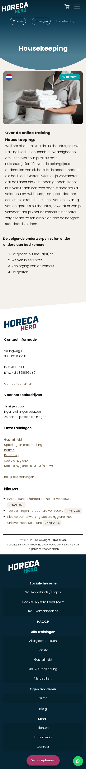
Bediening (11, 455)
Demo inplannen (43, 760)
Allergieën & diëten (43, 641)
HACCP (43, 621)
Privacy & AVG (70, 544)
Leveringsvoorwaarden (45, 544)
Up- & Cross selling (43, 669)
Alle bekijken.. (43, 678)
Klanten (43, 728)
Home (19, 21)
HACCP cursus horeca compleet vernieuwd (39, 499)
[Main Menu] (77, 6)
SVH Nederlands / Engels (43, 592)
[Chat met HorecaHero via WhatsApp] (78, 761)
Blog (43, 708)
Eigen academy (43, 689)
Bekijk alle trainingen (46, 291)
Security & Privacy (18, 544)
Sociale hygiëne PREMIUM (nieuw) (28, 466)
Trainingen (41, 21)
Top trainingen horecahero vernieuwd (35, 511)
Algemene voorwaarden (44, 549)
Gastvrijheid (13, 439)
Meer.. (43, 719)
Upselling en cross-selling (23, 445)
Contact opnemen (18, 384)
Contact (43, 747)
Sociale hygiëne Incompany (43, 601)
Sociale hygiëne (16, 461)
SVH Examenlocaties (43, 611)
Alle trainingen (43, 632)
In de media (43, 737)
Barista (9, 450)
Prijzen (43, 698)
